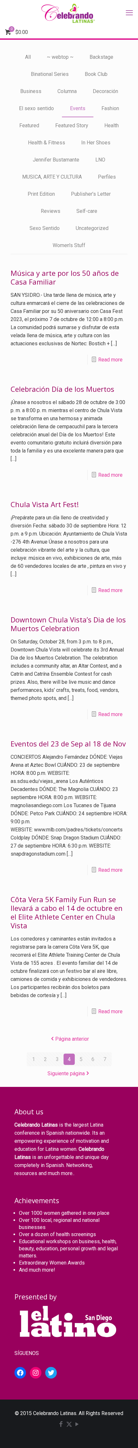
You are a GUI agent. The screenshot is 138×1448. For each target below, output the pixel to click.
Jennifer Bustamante (56, 160)
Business (30, 91)
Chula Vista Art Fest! (45, 504)
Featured (29, 125)
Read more (110, 360)
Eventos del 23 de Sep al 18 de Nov (68, 743)
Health (111, 125)
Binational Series (50, 74)
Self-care (86, 211)
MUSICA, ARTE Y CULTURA (52, 177)
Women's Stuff (69, 245)
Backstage (101, 57)
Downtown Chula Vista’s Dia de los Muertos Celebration (68, 624)
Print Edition (41, 194)
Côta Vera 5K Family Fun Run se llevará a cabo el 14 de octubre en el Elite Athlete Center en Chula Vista (67, 912)
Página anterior (72, 1039)
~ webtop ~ (60, 57)
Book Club (96, 74)
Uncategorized (92, 228)
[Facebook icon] (61, 1425)
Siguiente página (66, 1073)
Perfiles (107, 177)
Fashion (110, 108)
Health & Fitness (46, 143)
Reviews (50, 211)
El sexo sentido (36, 108)
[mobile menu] (129, 12)
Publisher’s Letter (91, 194)
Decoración (105, 91)
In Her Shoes (95, 143)
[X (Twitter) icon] (69, 1425)
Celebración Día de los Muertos (62, 389)
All (28, 57)
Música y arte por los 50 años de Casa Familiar (65, 277)
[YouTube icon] (77, 1425)
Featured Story (71, 125)
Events (77, 108)
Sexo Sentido (45, 228)
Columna (67, 91)
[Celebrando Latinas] (69, 13)
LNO (100, 160)
